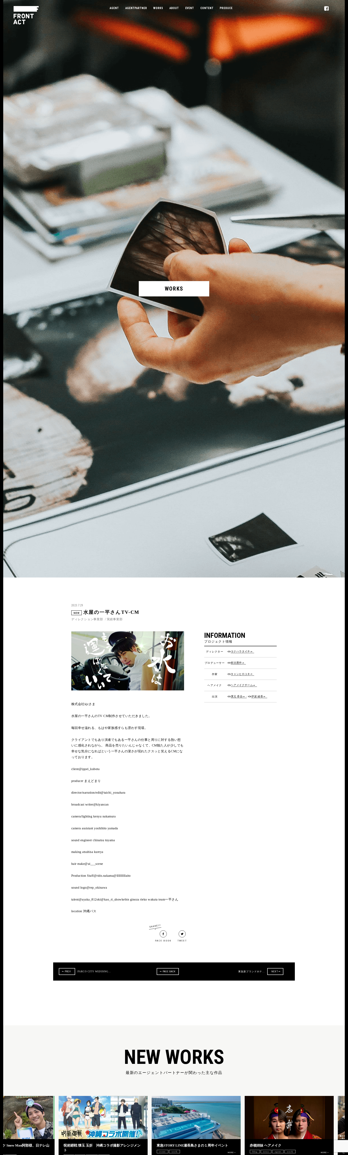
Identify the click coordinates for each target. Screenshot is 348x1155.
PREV (68, 971)
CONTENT (206, 8)
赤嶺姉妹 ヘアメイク (232, 1145)
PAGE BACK (169, 971)
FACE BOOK (163, 940)
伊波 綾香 (257, 696)
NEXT (274, 971)
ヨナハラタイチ (240, 651)
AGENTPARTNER (136, 8)
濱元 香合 (236, 696)
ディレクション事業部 (87, 619)
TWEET (182, 940)
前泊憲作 (236, 662)
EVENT (189, 8)
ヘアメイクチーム (242, 685)
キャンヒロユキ (240, 673)
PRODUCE (226, 8)
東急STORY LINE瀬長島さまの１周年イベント (159, 1145)
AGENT (114, 8)
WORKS (158, 8)
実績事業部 (115, 619)
